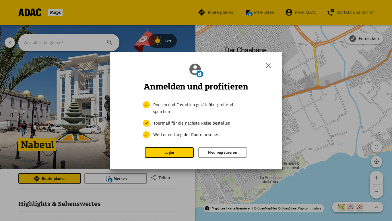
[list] (196, 119)
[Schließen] (268, 66)
